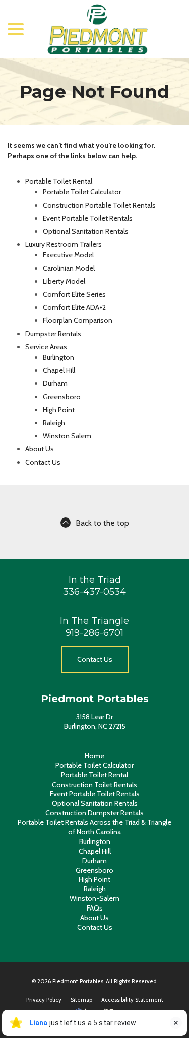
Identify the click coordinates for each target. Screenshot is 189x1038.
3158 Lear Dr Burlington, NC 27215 (94, 721)
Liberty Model (64, 281)
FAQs (95, 908)
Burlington (58, 357)
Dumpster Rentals (53, 333)
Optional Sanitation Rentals (86, 231)
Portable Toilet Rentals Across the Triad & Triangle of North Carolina (94, 827)
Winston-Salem (94, 898)
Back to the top (102, 523)
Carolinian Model (69, 268)
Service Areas (46, 346)
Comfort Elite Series (74, 294)
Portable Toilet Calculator (82, 192)
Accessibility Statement (132, 999)
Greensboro (62, 396)
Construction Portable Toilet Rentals (99, 205)
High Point (59, 409)
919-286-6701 (94, 632)
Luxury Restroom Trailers (63, 244)
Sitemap (81, 999)
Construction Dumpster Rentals (94, 812)
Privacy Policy (43, 999)
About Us (39, 448)
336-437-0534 (94, 591)
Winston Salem (67, 435)
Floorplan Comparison (77, 320)
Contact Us (42, 462)
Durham (55, 383)
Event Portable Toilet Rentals (88, 218)
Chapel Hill (59, 370)
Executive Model (68, 255)
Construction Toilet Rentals (94, 784)
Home (94, 755)
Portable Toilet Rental (58, 181)
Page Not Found (94, 91)
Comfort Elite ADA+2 (74, 307)
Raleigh (54, 422)
